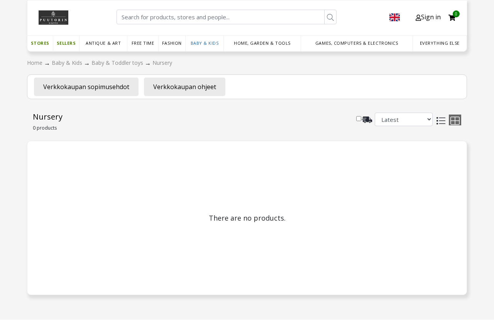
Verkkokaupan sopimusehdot (86, 87)
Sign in (431, 17)
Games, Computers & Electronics (356, 43)
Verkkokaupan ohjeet (184, 87)
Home (35, 62)
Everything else (440, 43)
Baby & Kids (205, 43)
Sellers (66, 43)
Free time (143, 43)
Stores (40, 43)
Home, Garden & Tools (262, 43)
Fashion (172, 43)
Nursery (162, 62)
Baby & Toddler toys (118, 62)
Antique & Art (103, 43)
